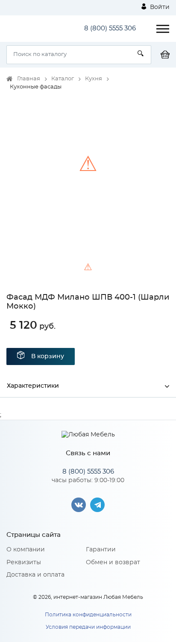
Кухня (93, 79)
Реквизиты (23, 562)
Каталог (62, 79)
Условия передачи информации (88, 627)
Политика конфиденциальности (88, 614)
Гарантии (101, 550)
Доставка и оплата (35, 575)
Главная (28, 79)
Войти (159, 7)
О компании (25, 550)
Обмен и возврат (113, 562)
